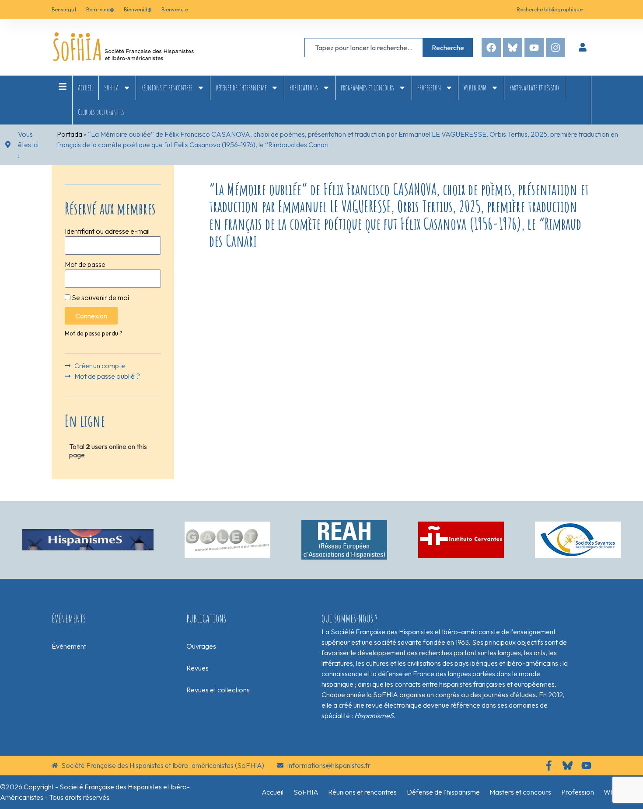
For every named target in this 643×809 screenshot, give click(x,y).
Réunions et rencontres (166, 87)
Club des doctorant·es (101, 112)
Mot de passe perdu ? (93, 333)
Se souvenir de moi (99, 297)
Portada (69, 134)
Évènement (69, 646)
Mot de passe (85, 264)
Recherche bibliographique (550, 9)
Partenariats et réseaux (534, 87)
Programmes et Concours (367, 87)
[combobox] (363, 47)
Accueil (85, 87)
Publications (304, 87)
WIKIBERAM (475, 87)
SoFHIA (111, 87)
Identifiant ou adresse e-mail (107, 231)
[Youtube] (534, 47)
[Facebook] (491, 47)
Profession (429, 87)
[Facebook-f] (549, 766)
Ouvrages (201, 646)
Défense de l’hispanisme (241, 87)
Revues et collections (218, 689)
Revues (197, 668)
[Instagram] (555, 47)
